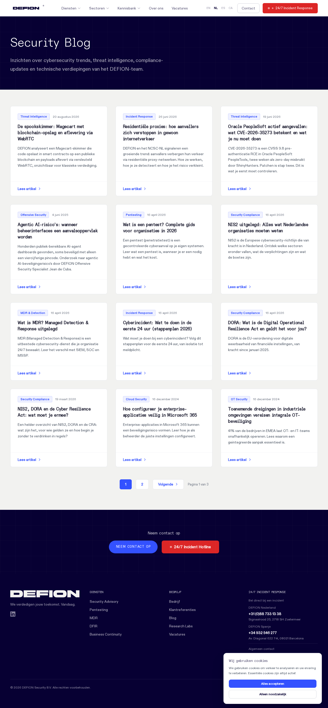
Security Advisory (104, 601)
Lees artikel (27, 188)
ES (223, 8)
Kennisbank (127, 8)
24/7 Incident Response (294, 8)
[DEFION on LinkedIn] (12, 614)
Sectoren (97, 8)
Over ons (156, 8)
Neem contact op (133, 546)
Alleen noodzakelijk (272, 694)
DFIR (93, 626)
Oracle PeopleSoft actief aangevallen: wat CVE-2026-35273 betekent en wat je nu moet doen (267, 133)
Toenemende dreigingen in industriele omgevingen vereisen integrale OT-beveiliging (266, 415)
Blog (172, 618)
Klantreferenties (182, 609)
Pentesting (99, 609)
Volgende (165, 484)
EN (208, 8)
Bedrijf (174, 601)
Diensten (68, 8)
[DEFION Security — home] (44, 593)
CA (231, 8)
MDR (94, 618)
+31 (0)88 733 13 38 (265, 613)
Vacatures (180, 8)
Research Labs (181, 626)
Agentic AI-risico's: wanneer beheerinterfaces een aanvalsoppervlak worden (58, 231)
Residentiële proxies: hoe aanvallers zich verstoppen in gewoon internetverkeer (161, 133)
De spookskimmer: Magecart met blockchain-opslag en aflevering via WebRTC (55, 133)
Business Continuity (106, 634)
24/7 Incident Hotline (192, 546)
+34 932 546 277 (263, 632)
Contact (248, 8)
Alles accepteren (272, 683)
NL (216, 8)
